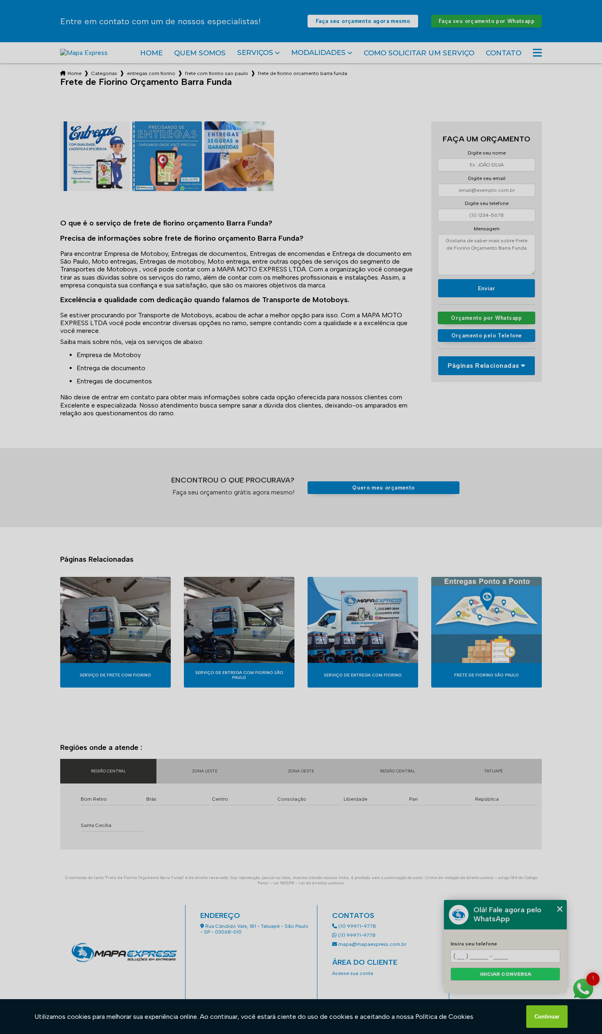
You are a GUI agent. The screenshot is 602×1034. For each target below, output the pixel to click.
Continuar (546, 1017)
